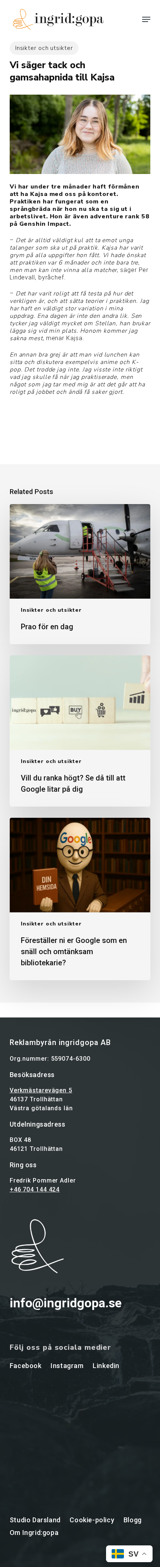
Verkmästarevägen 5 (41, 1090)
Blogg (133, 1520)
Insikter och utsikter (44, 48)
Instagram (67, 1366)
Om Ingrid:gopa (34, 1532)
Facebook (26, 1366)
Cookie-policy (92, 1520)
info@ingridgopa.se (66, 1302)
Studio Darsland (35, 1520)
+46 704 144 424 (35, 1189)
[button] (146, 19)
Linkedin (106, 1366)
